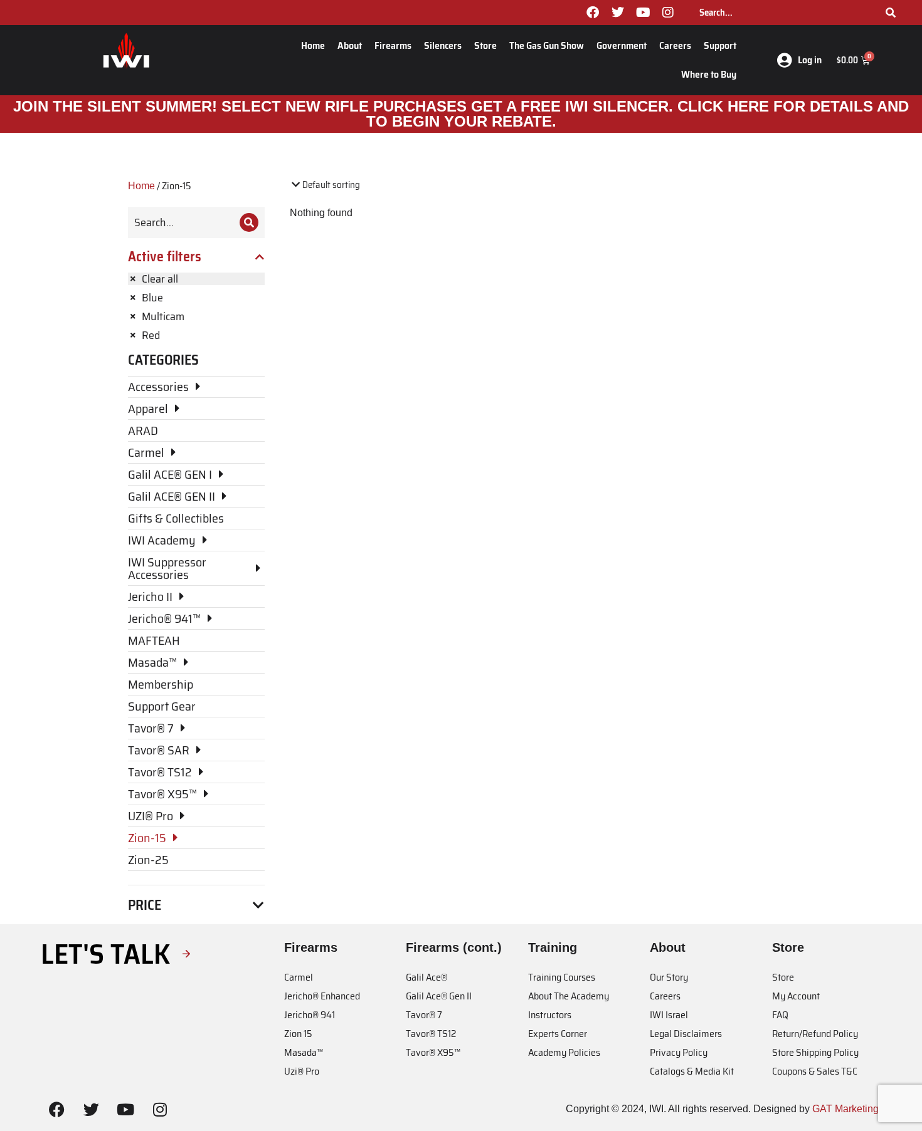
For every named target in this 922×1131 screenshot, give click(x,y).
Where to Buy (708, 74)
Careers (675, 45)
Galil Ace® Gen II (439, 996)
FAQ (780, 1015)
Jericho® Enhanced (322, 996)
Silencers (443, 45)
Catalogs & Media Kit (692, 1071)
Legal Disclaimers (686, 1033)
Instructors (549, 1015)
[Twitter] (617, 12)
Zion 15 (298, 1033)
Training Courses (561, 977)
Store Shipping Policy (815, 1052)
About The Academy (568, 996)
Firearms (392, 45)
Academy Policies (564, 1052)
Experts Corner (557, 1033)
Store (485, 45)
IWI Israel (669, 1015)
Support (720, 45)
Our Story (669, 977)
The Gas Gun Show (546, 45)
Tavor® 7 (424, 1015)
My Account (796, 996)
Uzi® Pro (301, 1071)
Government (621, 45)
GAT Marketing (845, 1108)
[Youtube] (642, 12)
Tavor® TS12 (431, 1033)
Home (313, 45)
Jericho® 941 (309, 1015)
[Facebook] (592, 12)
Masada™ (303, 1052)
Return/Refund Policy (815, 1033)
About (349, 45)
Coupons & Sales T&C (814, 1071)
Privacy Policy (678, 1052)
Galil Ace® (426, 977)
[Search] (890, 12)
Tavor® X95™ (433, 1052)
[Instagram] (668, 12)
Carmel (298, 977)
